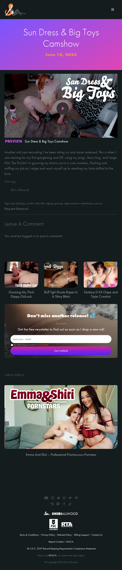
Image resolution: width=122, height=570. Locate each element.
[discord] (46, 497)
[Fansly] (76, 497)
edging (49, 203)
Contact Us (97, 534)
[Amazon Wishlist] (63, 503)
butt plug (20, 203)
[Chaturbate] (52, 503)
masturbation (87, 203)
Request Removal (16, 208)
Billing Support (81, 534)
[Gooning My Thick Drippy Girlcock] (21, 275)
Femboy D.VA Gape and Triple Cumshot (101, 294)
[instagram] (52, 497)
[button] (6, 423)
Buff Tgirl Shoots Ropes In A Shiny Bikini (61, 294)
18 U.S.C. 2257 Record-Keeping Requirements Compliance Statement (61, 548)
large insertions (71, 203)
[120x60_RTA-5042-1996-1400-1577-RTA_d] (67, 523)
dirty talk (40, 203)
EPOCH (52, 555)
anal (12, 203)
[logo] (15, 4)
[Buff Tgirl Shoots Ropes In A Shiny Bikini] (61, 275)
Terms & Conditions (29, 534)
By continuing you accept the (30, 344)
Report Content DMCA (61, 541)
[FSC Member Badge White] (53, 520)
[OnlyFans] (70, 497)
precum (99, 203)
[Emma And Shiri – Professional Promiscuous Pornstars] (61, 417)
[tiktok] (69, 504)
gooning (58, 203)
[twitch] (64, 497)
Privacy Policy (48, 534)
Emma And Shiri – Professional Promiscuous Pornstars (61, 454)
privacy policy (42, 344)
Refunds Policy (64, 534)
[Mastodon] (58, 503)
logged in (29, 236)
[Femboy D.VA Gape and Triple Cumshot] (101, 275)
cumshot (30, 203)
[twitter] (58, 497)
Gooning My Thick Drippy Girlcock (21, 294)
